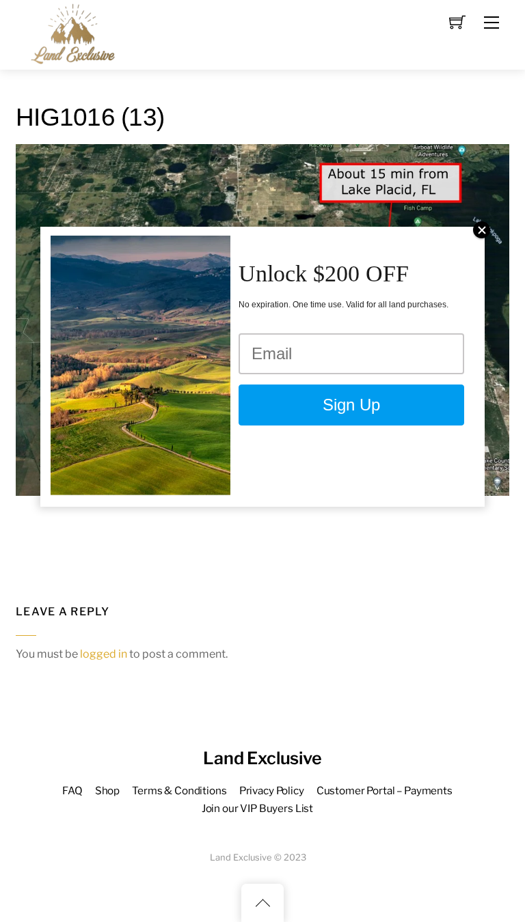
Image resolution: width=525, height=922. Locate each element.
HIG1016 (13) (90, 117)
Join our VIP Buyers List (257, 808)
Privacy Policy (271, 790)
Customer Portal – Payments (385, 790)
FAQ (72, 790)
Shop (107, 790)
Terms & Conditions (179, 790)
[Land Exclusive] (70, 33)
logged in (103, 653)
